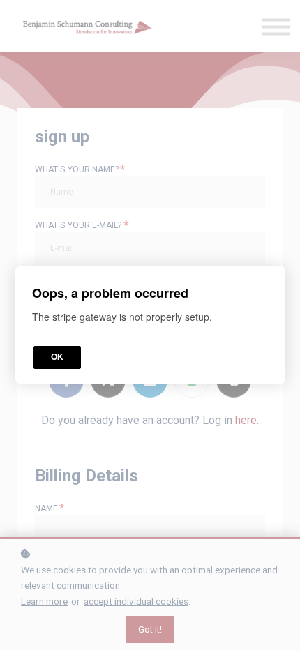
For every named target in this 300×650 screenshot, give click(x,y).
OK (57, 357)
